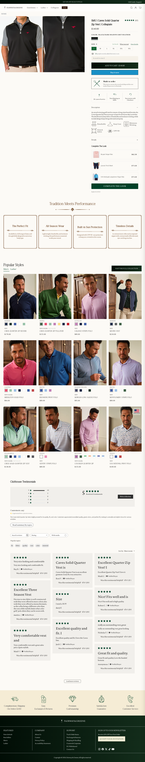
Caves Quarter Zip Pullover (52, 331)
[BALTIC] (15, 324)
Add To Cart (131, 199)
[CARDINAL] (33, 390)
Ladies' (13, 269)
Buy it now (114, 72)
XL (114, 48)
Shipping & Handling (74, 740)
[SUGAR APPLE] (24, 324)
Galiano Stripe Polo (83, 331)
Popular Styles (13, 265)
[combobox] (39, 535)
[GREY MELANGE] (116, 324)
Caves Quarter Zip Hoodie (15, 331)
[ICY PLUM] (54, 324)
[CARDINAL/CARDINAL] (68, 324)
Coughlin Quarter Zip (84, 463)
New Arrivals (7, 734)
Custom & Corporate (74, 743)
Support (139, 2)
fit (12, 546)
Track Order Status (73, 734)
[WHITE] (19, 324)
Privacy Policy (39, 740)
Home (3, 14)
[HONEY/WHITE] (89, 456)
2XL (121, 48)
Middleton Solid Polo (14, 397)
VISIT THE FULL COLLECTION (126, 268)
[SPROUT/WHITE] (85, 456)
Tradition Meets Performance (72, 204)
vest (31, 546)
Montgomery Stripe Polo (121, 397)
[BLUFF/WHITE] (103, 456)
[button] (140, 8)
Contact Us (70, 749)
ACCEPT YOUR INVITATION (112, 739)
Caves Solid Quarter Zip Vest (17, 463)
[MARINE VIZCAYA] (76, 390)
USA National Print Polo (120, 463)
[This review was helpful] (41, 573)
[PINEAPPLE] (59, 324)
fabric (18, 546)
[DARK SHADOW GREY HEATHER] (33, 456)
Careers (37, 737)
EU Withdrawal (72, 746)
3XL (129, 48)
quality (25, 546)
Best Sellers (7, 737)
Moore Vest (115, 331)
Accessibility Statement (43, 743)
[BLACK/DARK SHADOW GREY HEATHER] (94, 38)
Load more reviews (72, 681)
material (45, 546)
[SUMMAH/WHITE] (94, 456)
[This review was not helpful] (45, 573)
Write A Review (125, 497)
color (38, 546)
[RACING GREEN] (10, 324)
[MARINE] (6, 324)
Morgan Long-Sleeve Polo (86, 397)
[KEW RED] (76, 456)
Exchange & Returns (74, 737)
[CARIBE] (45, 456)
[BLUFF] (15, 390)
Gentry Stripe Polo (48, 463)
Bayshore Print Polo (49, 397)
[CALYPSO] (45, 324)
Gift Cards (131, 2)
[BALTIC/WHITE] (98, 456)
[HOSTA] (41, 324)
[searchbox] (17, 535)
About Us (38, 734)
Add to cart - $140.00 (115, 65)
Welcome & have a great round (72, 2)
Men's (6, 269)
